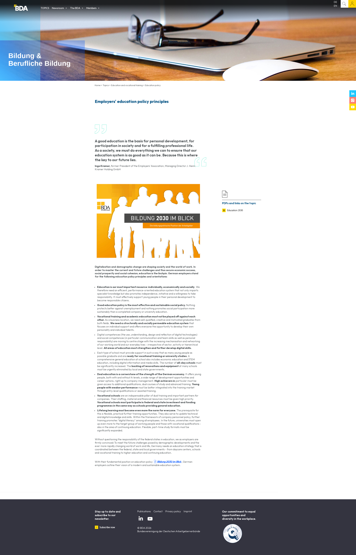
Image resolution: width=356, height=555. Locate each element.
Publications (144, 511)
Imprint (188, 511)
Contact (158, 511)
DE (335, 2)
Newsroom (58, 8)
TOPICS (45, 8)
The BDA (75, 8)
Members (91, 8)
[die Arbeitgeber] (26, 8)
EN (335, 5)
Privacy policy (173, 511)
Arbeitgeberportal (352, 4)
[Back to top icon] (343, 549)
